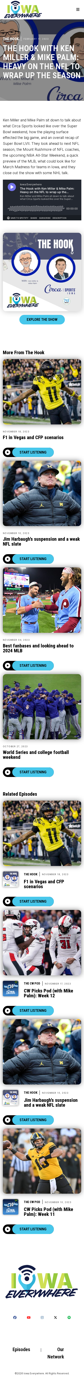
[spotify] (69, 1317)
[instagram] (42, 1317)
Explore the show (42, 319)
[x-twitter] (55, 1317)
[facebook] (15, 1317)
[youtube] (28, 1317)
